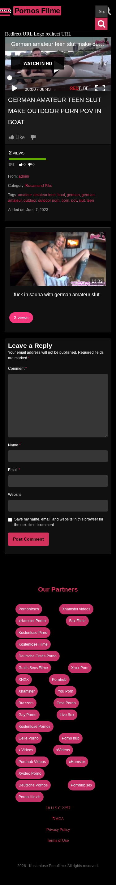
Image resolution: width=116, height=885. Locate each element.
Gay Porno (28, 715)
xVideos (63, 750)
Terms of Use (58, 840)
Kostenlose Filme (33, 644)
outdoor (30, 200)
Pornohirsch (29, 609)
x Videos (26, 750)
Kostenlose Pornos (34, 726)
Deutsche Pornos (33, 785)
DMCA (58, 819)
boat (61, 195)
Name (14, 445)
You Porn (65, 691)
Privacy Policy (58, 830)
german (73, 195)
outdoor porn (49, 200)
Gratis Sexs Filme (33, 668)
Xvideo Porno (30, 773)
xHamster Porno (32, 621)
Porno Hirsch (30, 797)
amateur (25, 195)
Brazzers (26, 703)
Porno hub (70, 738)
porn (65, 200)
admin (24, 176)
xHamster (77, 762)
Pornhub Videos (32, 762)
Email (14, 470)
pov (74, 200)
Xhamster (27, 691)
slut (82, 200)
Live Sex (67, 715)
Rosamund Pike (38, 185)
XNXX (24, 679)
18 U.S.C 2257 (58, 808)
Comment (17, 368)
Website (15, 494)
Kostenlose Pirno (33, 632)
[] (101, 24)
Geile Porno (29, 738)
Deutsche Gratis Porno (38, 656)
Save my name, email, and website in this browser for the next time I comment (58, 522)
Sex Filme (77, 621)
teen (90, 200)
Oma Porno (66, 703)
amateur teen (44, 195)
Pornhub (59, 679)
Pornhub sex (81, 785)
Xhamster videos (76, 609)
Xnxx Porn (79, 668)
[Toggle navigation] (5, 11)
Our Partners (58, 589)
